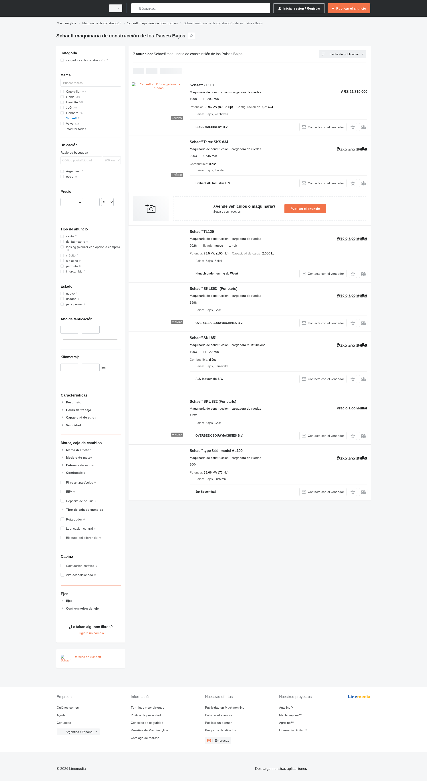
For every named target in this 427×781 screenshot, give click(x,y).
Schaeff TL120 (202, 232)
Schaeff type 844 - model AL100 (216, 451)
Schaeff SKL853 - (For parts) (213, 289)
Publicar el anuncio (305, 208)
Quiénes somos (68, 707)
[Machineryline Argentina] (80, 8)
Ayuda (61, 715)
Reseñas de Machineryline (149, 730)
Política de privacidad (146, 715)
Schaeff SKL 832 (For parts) (213, 401)
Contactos (64, 722)
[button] (353, 127)
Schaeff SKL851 (203, 338)
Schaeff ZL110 (202, 85)
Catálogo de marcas (145, 738)
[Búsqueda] (135, 8)
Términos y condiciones (147, 707)
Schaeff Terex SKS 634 (209, 142)
